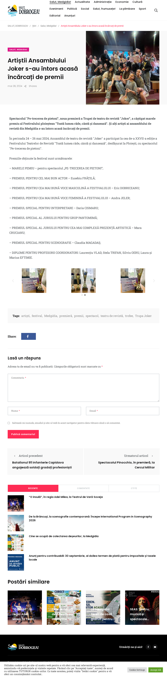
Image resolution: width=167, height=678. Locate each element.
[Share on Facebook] (28, 336)
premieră (65, 316)
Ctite (134, 488)
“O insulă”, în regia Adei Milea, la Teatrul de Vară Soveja (66, 497)
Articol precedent (31, 456)
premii (79, 316)
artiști (25, 316)
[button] (13, 280)
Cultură (137, 2)
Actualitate (82, 2)
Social (85, 9)
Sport (142, 9)
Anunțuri (69, 16)
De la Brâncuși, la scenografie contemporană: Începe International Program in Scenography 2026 (90, 518)
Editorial (55, 16)
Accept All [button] (155, 669)
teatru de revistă (112, 316)
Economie (122, 2)
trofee (129, 316)
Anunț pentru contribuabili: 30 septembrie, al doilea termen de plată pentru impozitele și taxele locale (92, 557)
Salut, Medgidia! (60, 2)
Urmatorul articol (136, 456)
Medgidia (50, 316)
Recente (33, 488)
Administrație (103, 2)
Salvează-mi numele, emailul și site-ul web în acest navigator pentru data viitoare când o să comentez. (66, 422)
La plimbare (127, 9)
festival (37, 316)
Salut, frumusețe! (104, 9)
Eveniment (56, 9)
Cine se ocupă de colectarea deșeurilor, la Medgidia (64, 536)
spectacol (92, 316)
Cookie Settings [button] (137, 669)
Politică (72, 9)
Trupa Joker (143, 316)
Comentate (83, 488)
